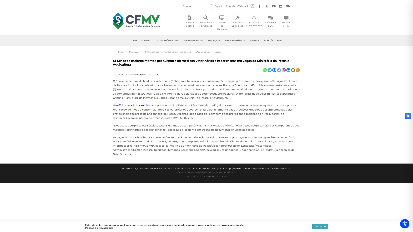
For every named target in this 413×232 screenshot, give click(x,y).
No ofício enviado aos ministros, (133, 105)
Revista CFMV (286, 24)
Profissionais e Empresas (205, 24)
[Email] (293, 70)
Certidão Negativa (189, 24)
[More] (298, 70)
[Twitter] (279, 70)
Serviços (214, 40)
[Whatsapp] (265, 70)
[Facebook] (274, 70)
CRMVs (254, 40)
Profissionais (193, 40)
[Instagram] (284, 70)
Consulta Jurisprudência (254, 24)
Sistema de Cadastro (222, 25)
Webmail (242, 6)
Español (219, 6)
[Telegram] (270, 70)
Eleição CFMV (273, 40)
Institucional (142, 40)
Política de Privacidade (99, 228)
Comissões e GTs (168, 40)
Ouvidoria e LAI (270, 24)
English (230, 6)
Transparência (235, 40)
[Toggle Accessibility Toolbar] (405, 224)
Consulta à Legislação (237, 24)
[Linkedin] (288, 70)
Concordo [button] (320, 226)
